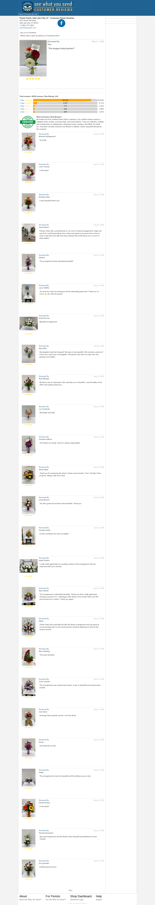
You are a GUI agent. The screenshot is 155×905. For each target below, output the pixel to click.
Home (21, 15)
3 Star (26, 106)
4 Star (26, 103)
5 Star (26, 100)
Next (70, 890)
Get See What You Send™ (56, 900)
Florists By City (31, 15)
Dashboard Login (76, 900)
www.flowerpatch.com (27, 28)
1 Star (26, 112)
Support (99, 900)
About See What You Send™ (30, 900)
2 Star (26, 109)
